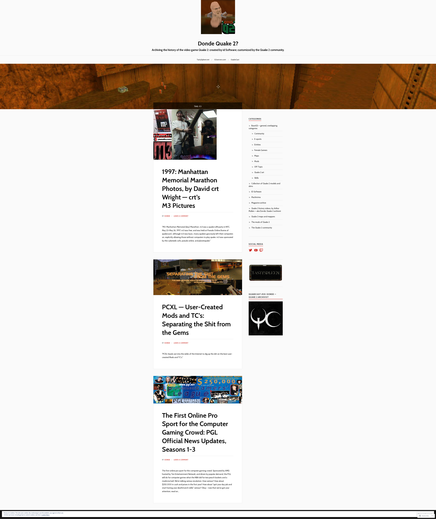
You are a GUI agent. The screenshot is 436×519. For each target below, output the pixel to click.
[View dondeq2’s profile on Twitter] (251, 250)
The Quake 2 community (261, 228)
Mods (256, 161)
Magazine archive (258, 203)
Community (259, 133)
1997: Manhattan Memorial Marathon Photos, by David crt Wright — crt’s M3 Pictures (190, 189)
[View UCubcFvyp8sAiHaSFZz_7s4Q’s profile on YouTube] (256, 250)
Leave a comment (181, 216)
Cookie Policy (45, 515)
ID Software (256, 192)
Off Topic (258, 167)
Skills (256, 178)
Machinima (256, 197)
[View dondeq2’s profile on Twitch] (261, 250)
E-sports (257, 139)
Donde (167, 216)
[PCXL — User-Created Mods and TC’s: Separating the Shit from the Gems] (197, 294)
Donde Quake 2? (218, 43)
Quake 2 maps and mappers (263, 216)
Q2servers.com (220, 60)
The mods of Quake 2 (260, 222)
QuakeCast (235, 60)
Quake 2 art (259, 172)
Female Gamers (260, 150)
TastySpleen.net (203, 60)
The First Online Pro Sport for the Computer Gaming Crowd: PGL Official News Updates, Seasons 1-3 (195, 432)
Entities (257, 144)
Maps (256, 156)
